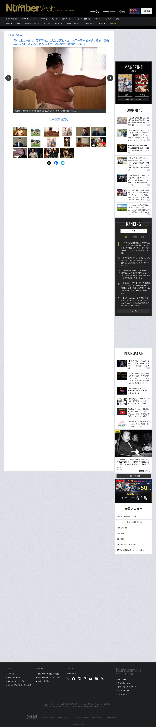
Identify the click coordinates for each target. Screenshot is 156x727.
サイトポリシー (123, 690)
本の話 (85, 717)
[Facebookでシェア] (56, 164)
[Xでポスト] (49, 164)
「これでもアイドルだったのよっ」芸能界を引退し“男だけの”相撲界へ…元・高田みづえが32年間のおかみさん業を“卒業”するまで (135, 261)
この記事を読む (59, 119)
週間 (142, 237)
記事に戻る (14, 35)
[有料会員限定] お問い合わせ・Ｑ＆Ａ (130, 550)
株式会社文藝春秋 (48, 717)
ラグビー (46, 23)
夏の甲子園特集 (11, 19)
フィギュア (58, 23)
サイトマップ (122, 694)
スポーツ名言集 (43, 681)
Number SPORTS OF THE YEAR (19, 685)
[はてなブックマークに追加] (63, 164)
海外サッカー (67, 19)
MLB (34, 19)
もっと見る (134, 311)
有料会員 (146, 11)
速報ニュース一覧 (14, 677)
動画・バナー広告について (127, 687)
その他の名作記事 (133, 476)
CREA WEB (76, 717)
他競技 (101, 23)
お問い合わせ (122, 679)
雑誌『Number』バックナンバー (49, 677)
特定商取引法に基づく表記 (126, 544)
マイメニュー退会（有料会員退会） (130, 522)
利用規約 (120, 533)
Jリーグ (55, 19)
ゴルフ (97, 19)
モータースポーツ (31, 23)
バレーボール (89, 23)
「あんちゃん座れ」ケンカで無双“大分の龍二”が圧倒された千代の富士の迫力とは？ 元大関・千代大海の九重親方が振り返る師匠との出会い (135, 301)
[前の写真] (8, 78)
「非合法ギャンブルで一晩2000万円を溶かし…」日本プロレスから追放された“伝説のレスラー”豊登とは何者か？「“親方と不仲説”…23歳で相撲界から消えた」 (135, 288)
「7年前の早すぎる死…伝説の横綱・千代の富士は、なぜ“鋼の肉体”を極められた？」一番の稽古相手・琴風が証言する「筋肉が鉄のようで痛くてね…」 (135, 274)
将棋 (18, 23)
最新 (125, 237)
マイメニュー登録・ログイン (127, 517)
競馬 (117, 19)
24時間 (134, 237)
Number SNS (72, 674)
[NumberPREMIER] (134, 11)
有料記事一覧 (122, 528)
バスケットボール (73, 23)
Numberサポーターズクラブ (17, 681)
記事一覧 (11, 674)
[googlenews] (96, 679)
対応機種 (120, 539)
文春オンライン (63, 717)
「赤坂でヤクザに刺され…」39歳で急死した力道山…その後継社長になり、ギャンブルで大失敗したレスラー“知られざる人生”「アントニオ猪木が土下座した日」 (135, 248)
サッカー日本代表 (84, 19)
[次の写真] (110, 78)
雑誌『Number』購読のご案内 (48, 674)
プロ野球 (25, 19)
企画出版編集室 (97, 717)
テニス (108, 19)
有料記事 (113, 23)
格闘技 (8, 23)
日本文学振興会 (111, 717)
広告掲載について (124, 683)
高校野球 (44, 19)
